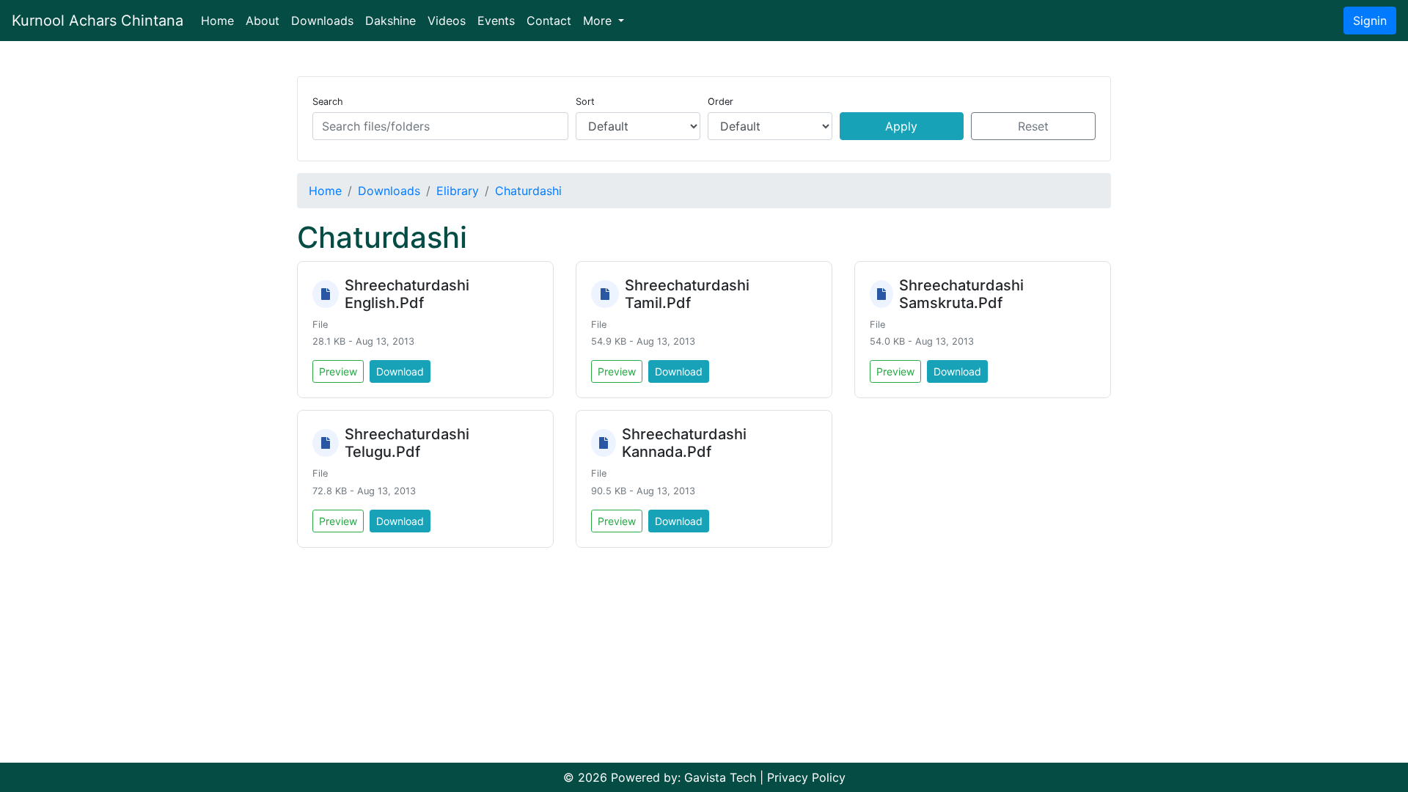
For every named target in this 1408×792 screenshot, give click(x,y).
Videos (447, 20)
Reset (1033, 126)
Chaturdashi (528, 190)
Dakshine (390, 20)
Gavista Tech (720, 777)
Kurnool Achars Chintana (97, 20)
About (262, 20)
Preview (338, 371)
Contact (549, 20)
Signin (1370, 20)
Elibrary (457, 190)
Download (400, 371)
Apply (901, 126)
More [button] (599, 20)
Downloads (322, 20)
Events (496, 20)
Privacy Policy (806, 777)
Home (220, 20)
